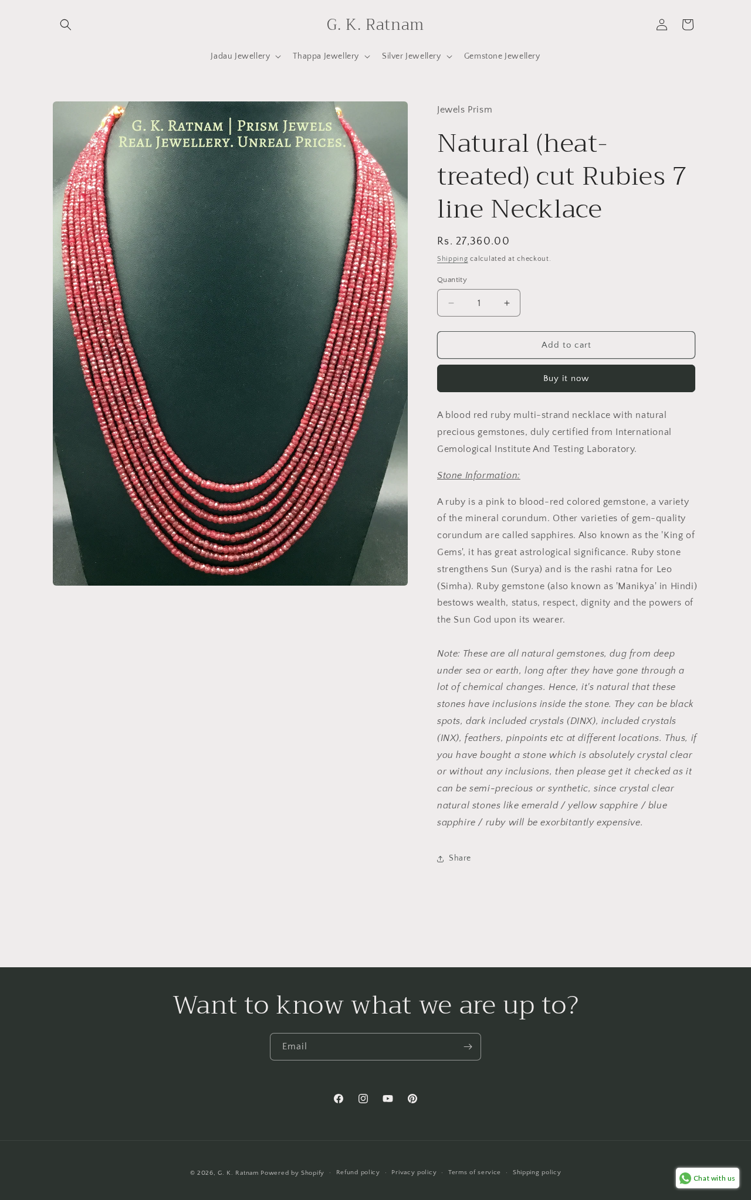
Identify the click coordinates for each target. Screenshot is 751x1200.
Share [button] (460, 858)
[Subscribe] (468, 1046)
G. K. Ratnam (238, 1173)
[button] (66, 25)
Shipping (452, 259)
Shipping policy (537, 1172)
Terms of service (474, 1172)
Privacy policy (414, 1172)
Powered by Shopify (292, 1173)
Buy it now (566, 378)
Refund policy (358, 1172)
